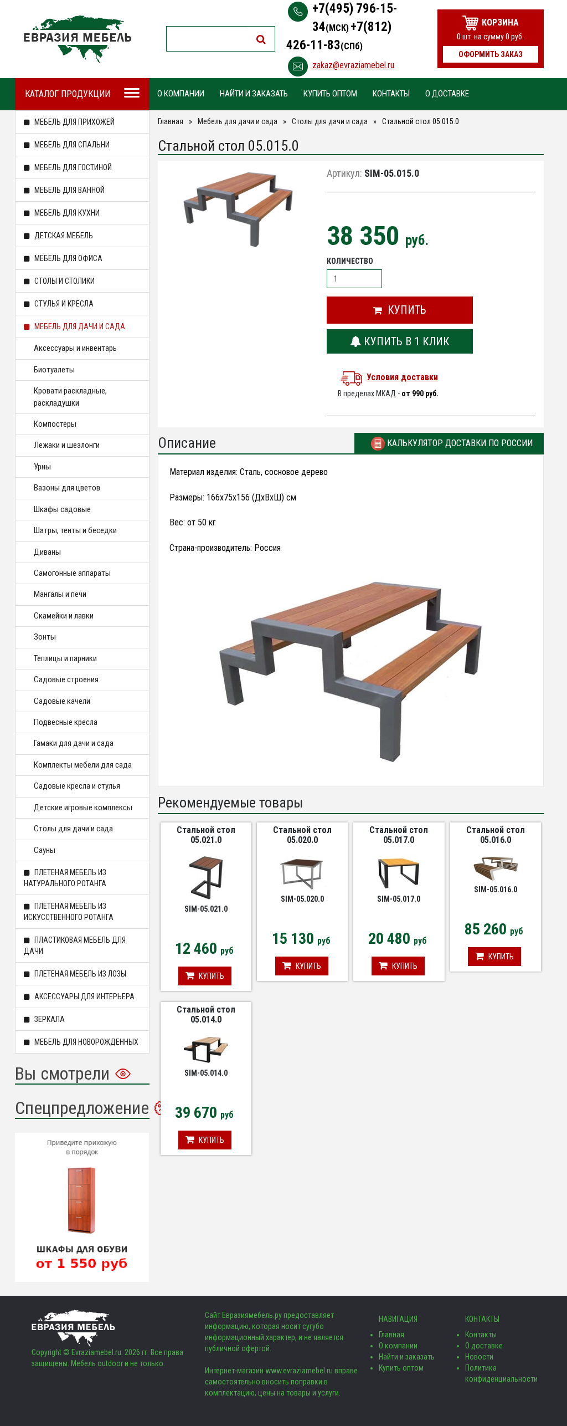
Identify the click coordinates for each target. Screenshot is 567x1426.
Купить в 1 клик (405, 341)
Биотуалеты (54, 370)
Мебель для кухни (66, 212)
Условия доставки (402, 377)
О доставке (447, 94)
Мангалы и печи (60, 594)
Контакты (391, 94)
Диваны (47, 552)
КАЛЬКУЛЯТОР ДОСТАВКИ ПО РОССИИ (459, 443)
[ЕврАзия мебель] (77, 39)
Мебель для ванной (69, 190)
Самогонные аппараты (72, 573)
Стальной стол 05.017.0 (398, 835)
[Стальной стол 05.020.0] (302, 872)
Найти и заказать (254, 94)
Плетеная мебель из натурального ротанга (65, 878)
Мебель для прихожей (74, 121)
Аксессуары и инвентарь (75, 348)
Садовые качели (62, 701)
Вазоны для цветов (67, 488)
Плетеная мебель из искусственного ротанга (69, 912)
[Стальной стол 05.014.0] (206, 1049)
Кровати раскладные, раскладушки (70, 396)
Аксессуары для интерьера (84, 996)
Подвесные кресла (65, 722)
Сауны (44, 850)
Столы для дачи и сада (73, 829)
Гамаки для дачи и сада (74, 743)
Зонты (45, 637)
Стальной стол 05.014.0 (206, 1014)
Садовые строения (66, 679)
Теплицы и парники (65, 658)
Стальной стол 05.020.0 (302, 835)
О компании (180, 94)
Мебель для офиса (67, 258)
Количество (350, 261)
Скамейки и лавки (64, 616)
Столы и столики (64, 281)
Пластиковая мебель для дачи (75, 945)
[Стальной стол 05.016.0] (495, 867)
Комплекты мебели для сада (83, 765)
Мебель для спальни (71, 144)
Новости (479, 1356)
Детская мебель (63, 235)
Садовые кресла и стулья (77, 786)
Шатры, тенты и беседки (75, 530)
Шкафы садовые (62, 509)
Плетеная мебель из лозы (79, 973)
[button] (400, 310)
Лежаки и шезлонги (67, 445)
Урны (42, 467)
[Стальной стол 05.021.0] (206, 877)
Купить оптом (330, 94)
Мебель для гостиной (72, 167)
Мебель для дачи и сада (79, 326)
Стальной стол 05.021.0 (206, 835)
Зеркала (49, 1019)
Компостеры (55, 424)
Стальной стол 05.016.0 (495, 835)
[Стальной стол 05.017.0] (399, 872)
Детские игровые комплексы (83, 807)
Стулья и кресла (63, 303)
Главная (170, 121)
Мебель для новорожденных (85, 1041)
